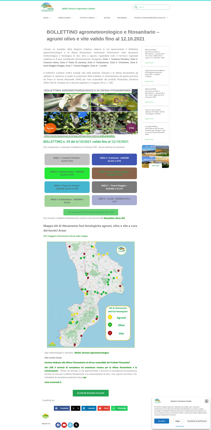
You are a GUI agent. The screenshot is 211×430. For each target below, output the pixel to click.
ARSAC (46, 18)
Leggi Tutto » (149, 63)
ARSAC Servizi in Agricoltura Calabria (78, 8)
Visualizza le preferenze (196, 421)
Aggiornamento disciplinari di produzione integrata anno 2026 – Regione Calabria (155, 73)
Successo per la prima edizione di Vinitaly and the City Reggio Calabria (155, 111)
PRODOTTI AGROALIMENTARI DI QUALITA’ (150, 18)
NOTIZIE (107, 18)
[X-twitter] (76, 425)
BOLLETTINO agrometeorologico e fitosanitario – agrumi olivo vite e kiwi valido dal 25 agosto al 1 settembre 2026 (155, 53)
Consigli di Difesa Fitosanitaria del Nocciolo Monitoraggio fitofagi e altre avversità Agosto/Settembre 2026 (155, 130)
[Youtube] (64, 425)
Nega (178, 421)
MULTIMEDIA (122, 18)
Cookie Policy (180, 426)
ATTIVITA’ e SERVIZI (87, 18)
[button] (207, 401)
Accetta (161, 421)
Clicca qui (155, 166)
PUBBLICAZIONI (64, 18)
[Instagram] (70, 425)
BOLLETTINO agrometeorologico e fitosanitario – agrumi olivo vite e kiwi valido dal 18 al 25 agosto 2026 (155, 93)
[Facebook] (58, 425)
